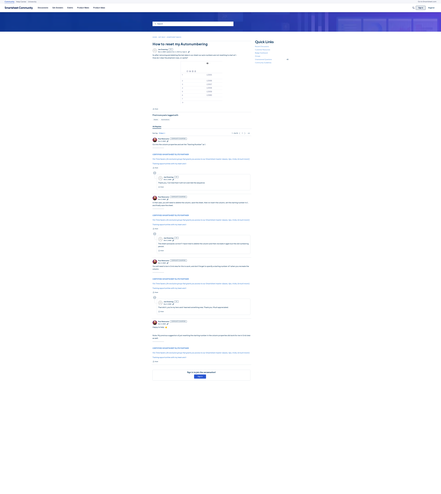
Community (9, 1)
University (32, 1)
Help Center (21, 1)
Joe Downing (163, 50)
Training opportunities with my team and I (169, 163)
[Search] (413, 8)
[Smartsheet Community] (19, 7)
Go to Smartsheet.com (427, 1)
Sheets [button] (156, 120)
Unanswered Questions (271, 59)
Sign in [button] (200, 376)
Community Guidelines (263, 63)
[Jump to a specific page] (248, 133)
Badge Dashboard (261, 53)
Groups (257, 56)
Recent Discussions (262, 46)
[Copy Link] (188, 52)
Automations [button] (165, 120)
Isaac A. (184, 52)
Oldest (161, 133)
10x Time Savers (201, 159)
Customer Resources (262, 50)
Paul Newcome (163, 139)
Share (155, 109)
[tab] (157, 127)
